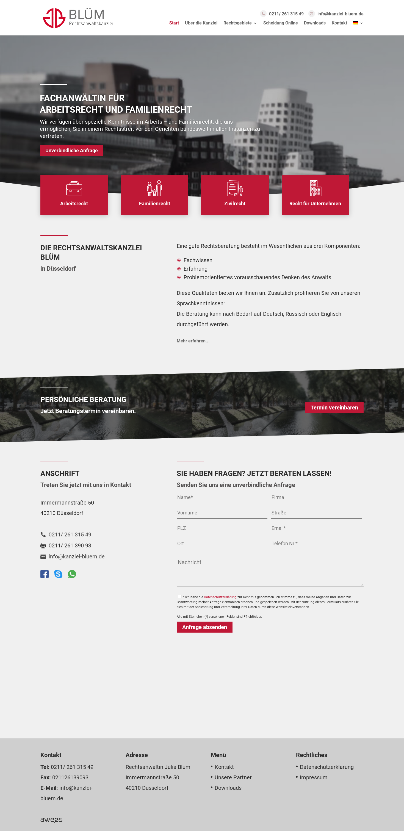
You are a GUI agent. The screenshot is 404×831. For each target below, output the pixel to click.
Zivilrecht (234, 203)
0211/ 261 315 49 (286, 13)
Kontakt (339, 23)
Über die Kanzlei (201, 23)
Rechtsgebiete (237, 23)
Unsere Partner (233, 777)
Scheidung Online (280, 23)
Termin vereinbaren (334, 407)
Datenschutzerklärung (220, 597)
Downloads (315, 23)
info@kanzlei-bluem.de (340, 13)
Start (174, 23)
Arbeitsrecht (74, 203)
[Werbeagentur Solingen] (51, 820)
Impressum (314, 777)
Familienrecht (154, 203)
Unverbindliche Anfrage (71, 151)
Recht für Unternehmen (315, 203)
